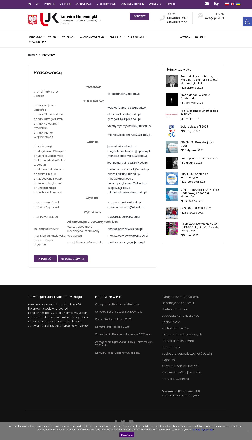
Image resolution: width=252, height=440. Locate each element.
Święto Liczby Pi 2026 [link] (194, 126)
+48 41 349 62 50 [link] (177, 18)
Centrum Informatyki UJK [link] (187, 395)
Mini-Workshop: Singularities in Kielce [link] (199, 112)
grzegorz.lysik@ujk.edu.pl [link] (124, 119)
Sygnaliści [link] (168, 360)
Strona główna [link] (72, 259)
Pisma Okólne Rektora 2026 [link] (113, 319)
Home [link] (31, 54)
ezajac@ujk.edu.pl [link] (119, 188)
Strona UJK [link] (155, 3)
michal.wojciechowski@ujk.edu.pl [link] (129, 135)
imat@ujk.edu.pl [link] (214, 18)
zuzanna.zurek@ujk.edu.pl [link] (124, 202)
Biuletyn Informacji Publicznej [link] (181, 297)
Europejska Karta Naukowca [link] (180, 316)
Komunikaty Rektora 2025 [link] (112, 326)
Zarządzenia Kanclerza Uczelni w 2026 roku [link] (123, 334)
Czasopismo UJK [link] (106, 3)
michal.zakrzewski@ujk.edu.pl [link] (127, 193)
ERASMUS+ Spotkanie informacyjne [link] (194, 175)
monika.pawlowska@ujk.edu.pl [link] (127, 236)
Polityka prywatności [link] (175, 379)
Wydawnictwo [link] (84, 3)
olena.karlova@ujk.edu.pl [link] (124, 114)
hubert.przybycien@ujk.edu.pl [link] (127, 183)
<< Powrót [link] (45, 259)
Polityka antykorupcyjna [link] (178, 341)
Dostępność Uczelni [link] (175, 309)
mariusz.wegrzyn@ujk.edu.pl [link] (126, 242)
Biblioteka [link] (65, 3)
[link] (247, 21)
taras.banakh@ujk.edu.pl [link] (123, 94)
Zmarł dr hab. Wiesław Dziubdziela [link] (195, 96)
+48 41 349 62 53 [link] (177, 22)
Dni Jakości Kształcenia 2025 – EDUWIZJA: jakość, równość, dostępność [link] (200, 227)
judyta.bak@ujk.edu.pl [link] (121, 146)
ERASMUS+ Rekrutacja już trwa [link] (197, 144)
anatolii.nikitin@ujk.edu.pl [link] (123, 174)
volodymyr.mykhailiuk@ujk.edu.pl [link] (129, 126)
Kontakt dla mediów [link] (175, 328)
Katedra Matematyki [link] (189, 391)
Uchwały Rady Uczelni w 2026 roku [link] (117, 353)
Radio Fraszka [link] (171, 322)
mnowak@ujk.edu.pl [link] (120, 179)
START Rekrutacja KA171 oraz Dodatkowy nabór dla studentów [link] (200, 193)
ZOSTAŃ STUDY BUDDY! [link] (196, 208)
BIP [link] (37, 3)
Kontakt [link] (170, 3)
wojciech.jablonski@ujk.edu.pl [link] (126, 108)
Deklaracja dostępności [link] (178, 303)
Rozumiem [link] (127, 434)
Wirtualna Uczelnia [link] (131, 3)
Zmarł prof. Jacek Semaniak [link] (199, 158)
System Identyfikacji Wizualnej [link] (181, 372)
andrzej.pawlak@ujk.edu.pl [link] (125, 229)
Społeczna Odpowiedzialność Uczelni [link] (187, 354)
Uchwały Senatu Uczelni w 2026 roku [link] (118, 311)
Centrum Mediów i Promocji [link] (180, 366)
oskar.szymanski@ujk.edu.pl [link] (125, 207)
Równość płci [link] (171, 347)
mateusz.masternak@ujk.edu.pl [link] (128, 169)
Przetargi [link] (49, 3)
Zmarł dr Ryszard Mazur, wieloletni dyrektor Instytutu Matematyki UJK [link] (199, 80)
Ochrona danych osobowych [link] (182, 334)
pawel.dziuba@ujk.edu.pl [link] (123, 217)
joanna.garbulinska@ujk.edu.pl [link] (127, 163)
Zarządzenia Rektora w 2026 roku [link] (117, 304)
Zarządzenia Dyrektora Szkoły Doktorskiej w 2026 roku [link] (124, 343)
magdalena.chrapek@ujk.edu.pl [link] (128, 151)
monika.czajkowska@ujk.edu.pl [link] (127, 156)
